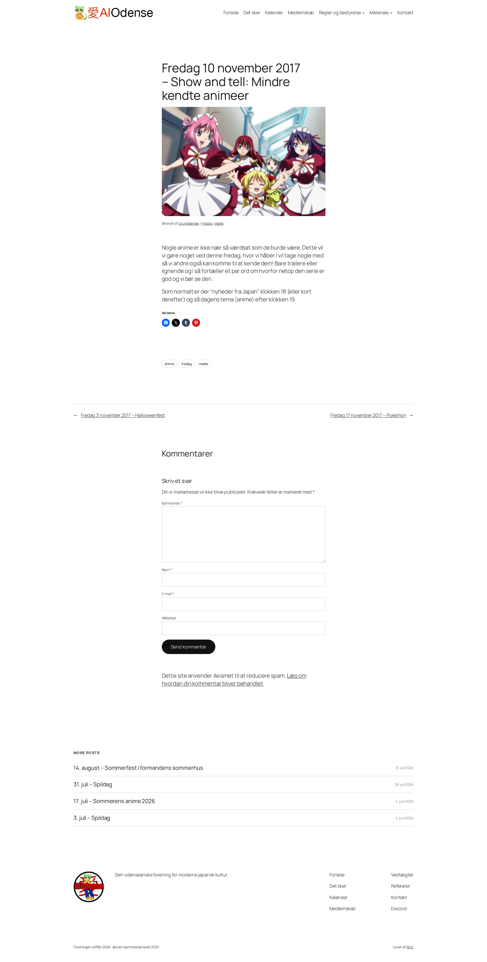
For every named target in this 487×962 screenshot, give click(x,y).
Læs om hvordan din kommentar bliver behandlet (234, 679)
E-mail (168, 593)
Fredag (207, 223)
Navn (167, 569)
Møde (218, 223)
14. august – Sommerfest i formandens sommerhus (138, 768)
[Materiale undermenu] (391, 12)
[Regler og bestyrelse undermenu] (363, 12)
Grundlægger (188, 223)
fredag (186, 363)
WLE (409, 946)
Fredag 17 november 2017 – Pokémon (368, 415)
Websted (169, 617)
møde (203, 363)
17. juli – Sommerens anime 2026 (114, 801)
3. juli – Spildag (92, 818)
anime (170, 363)
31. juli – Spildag (93, 784)
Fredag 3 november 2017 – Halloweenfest (123, 415)
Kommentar (172, 503)
